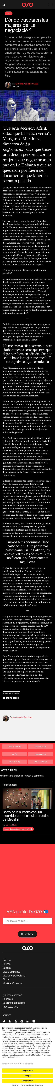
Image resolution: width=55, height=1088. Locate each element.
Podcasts (8, 998)
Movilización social (12, 983)
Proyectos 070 (10, 1006)
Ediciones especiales (14, 1002)
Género (6, 960)
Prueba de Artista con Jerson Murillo (18, 829)
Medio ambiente (11, 971)
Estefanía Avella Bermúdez (26, 83)
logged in (18, 775)
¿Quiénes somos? (12, 994)
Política (6, 963)
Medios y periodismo (14, 975)
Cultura (9, 13)
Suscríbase (27, 934)
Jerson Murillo (11, 825)
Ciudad (6, 979)
